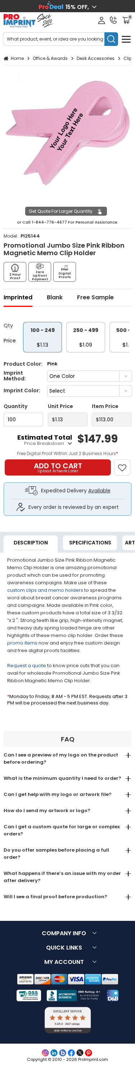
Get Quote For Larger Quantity (61, 211)
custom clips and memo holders (45, 590)
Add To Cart (58, 467)
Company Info (64, 933)
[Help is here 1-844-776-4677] (113, 20)
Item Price (105, 406)
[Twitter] (80, 1053)
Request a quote (26, 665)
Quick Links (64, 947)
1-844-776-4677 (49, 222)
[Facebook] (71, 1053)
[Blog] (62, 1053)
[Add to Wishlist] (125, 463)
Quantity (15, 406)
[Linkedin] (54, 1053)
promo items (22, 643)
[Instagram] (45, 1053)
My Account (64, 962)
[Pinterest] (88, 1053)
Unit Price (60, 406)
